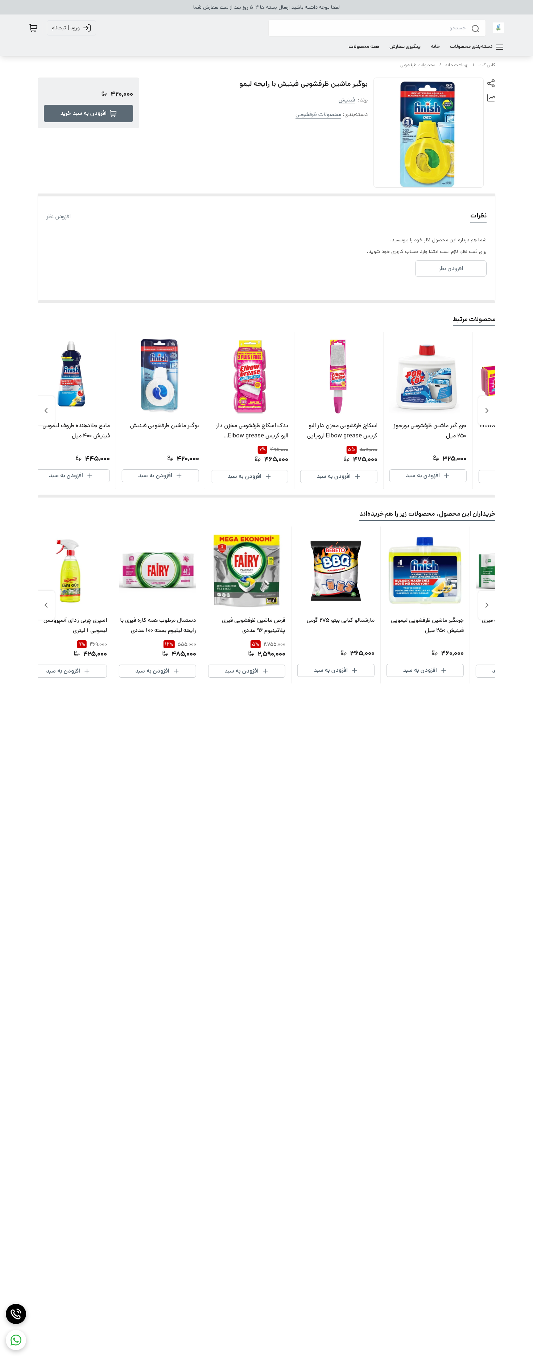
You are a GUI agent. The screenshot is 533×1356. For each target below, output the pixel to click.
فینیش (347, 100)
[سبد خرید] (33, 28)
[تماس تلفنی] (16, 1314)
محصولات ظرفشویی (417, 65)
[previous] (487, 410)
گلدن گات (487, 65)
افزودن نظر (58, 216)
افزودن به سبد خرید (83, 113)
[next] (46, 410)
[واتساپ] (16, 1340)
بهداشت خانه (456, 65)
